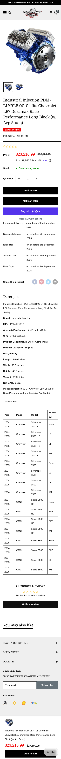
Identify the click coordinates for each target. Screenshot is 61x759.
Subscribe (47, 685)
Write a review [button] (30, 604)
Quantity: (8, 178)
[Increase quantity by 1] (36, 178)
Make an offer (30, 200)
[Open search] (9, 12)
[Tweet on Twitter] (48, 281)
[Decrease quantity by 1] (19, 178)
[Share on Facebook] (34, 281)
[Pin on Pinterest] (41, 281)
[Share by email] (55, 281)
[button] (10, 146)
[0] (55, 13)
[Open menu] (5, 12)
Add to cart (30, 190)
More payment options (30, 218)
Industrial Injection (15, 136)
